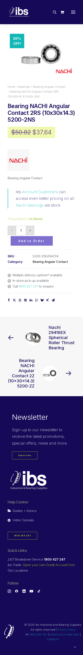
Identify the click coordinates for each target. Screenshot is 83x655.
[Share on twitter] (14, 300)
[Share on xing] (47, 300)
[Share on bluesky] (41, 300)
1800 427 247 (28, 286)
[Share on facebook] (8, 300)
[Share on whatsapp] (36, 300)
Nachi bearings (30, 205)
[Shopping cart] (60, 12)
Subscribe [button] (24, 455)
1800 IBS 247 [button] (22, 536)
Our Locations (18, 570)
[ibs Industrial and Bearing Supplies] (19, 12)
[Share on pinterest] (25, 300)
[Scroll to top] (75, 647)
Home (11, 86)
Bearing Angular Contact (49, 86)
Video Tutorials (23, 520)
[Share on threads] (19, 300)
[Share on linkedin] (30, 300)
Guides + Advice (25, 511)
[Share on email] (53, 300)
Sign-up (19, 430)
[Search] (53, 12)
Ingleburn (53, 639)
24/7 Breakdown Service (36, 559)
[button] (73, 12)
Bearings (24, 86)
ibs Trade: (41, 565)
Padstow (55, 634)
